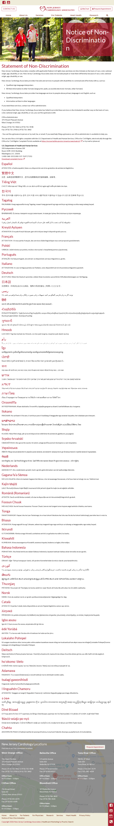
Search (70, 822)
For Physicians (37, 815)
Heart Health (75, 15)
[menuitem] (8, 15)
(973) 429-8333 (51, 769)
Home (8, 15)
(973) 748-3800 (51, 796)
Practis (64, 822)
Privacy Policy (84, 815)
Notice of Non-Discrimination (13, 818)
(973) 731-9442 (13, 769)
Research (94, 15)
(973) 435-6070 (13, 799)
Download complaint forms (12, 159)
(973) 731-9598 (27, 769)
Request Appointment (102, 9)
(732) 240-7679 (89, 769)
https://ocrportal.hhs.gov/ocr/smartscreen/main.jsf (61, 141)
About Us (23, 15)
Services (39, 15)
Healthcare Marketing (50, 822)
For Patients (56, 15)
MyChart (84, 9)
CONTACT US (9, 9)
